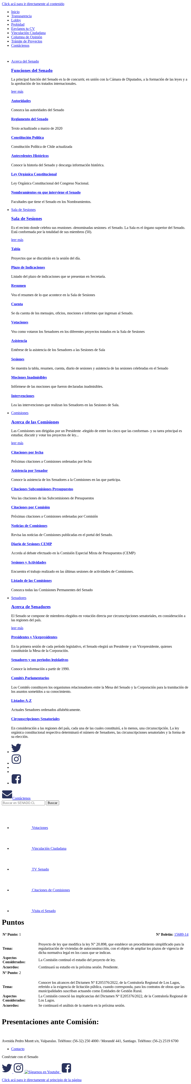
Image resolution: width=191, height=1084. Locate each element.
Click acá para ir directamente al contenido (33, 4)
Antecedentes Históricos (30, 156)
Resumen (18, 286)
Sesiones (17, 359)
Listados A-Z (21, 701)
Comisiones (19, 413)
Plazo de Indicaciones (28, 267)
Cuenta (17, 304)
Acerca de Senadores (31, 606)
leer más (17, 91)
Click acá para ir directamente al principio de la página (42, 1080)
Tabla (15, 249)
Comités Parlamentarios (30, 678)
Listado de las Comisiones (31, 581)
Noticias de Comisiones (29, 526)
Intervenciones (22, 396)
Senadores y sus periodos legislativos (39, 660)
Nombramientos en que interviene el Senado (46, 192)
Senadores (18, 598)
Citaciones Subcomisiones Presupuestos (42, 489)
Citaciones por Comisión (30, 507)
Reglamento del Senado (29, 119)
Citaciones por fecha (27, 452)
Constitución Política (27, 137)
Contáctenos (21, 798)
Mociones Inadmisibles (29, 377)
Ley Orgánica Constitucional (34, 174)
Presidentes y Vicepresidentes (34, 637)
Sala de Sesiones (23, 210)
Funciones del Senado (32, 70)
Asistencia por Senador (29, 471)
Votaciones (19, 322)
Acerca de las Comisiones (35, 421)
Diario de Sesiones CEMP (31, 544)
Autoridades (21, 101)
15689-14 (181, 934)
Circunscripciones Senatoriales (35, 719)
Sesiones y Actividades (28, 562)
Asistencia (19, 341)
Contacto (17, 1049)
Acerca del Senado (25, 61)
